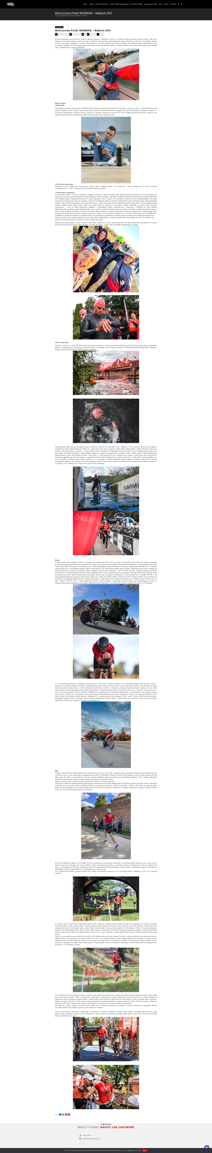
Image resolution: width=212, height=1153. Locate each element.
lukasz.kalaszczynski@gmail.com (90, 1139)
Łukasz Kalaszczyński (63, 34)
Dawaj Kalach (62, 16)
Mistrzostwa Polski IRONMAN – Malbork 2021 (83, 31)
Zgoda (144, 1150)
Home (56, 16)
